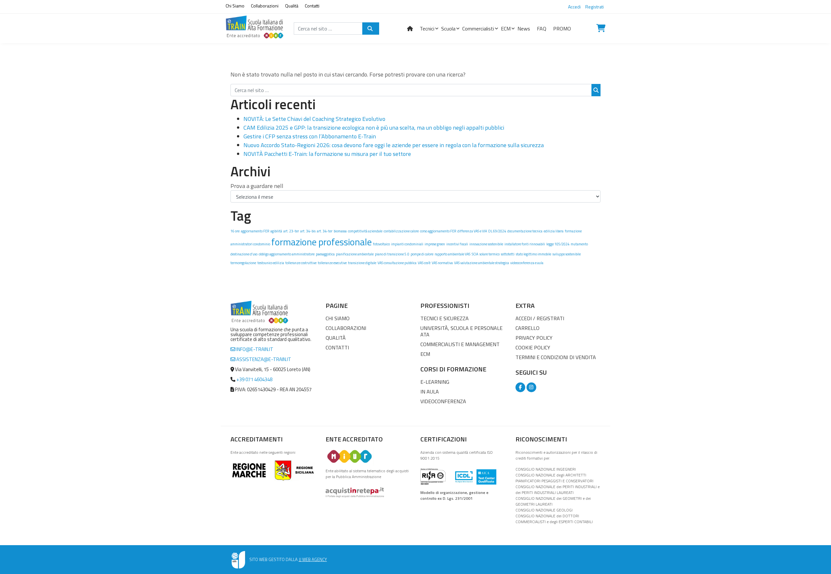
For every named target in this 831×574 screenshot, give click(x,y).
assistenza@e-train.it (263, 359)
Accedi (574, 6)
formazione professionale (321, 242)
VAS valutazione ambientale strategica (481, 262)
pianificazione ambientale (355, 254)
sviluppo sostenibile (566, 254)
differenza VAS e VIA (472, 231)
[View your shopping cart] (600, 28)
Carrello (527, 328)
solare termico (489, 254)
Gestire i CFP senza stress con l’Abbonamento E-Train (309, 136)
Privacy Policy (533, 338)
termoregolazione (243, 262)
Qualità (291, 5)
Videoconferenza (443, 401)
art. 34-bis (308, 231)
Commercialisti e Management (460, 344)
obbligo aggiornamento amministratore (287, 254)
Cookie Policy (532, 347)
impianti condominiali (407, 244)
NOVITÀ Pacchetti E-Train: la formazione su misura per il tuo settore (327, 153)
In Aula (429, 391)
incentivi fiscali (457, 244)
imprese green (435, 244)
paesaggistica (325, 254)
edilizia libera (554, 231)
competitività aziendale (365, 231)
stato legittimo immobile (533, 254)
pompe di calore (422, 254)
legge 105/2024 (557, 244)
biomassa (340, 231)
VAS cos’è (424, 262)
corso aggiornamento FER (438, 231)
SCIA (475, 254)
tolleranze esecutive (332, 262)
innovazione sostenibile (486, 244)
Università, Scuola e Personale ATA (461, 331)
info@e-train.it (254, 349)
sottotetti (508, 254)
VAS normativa (442, 262)
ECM (425, 354)
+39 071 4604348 (254, 379)
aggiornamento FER (255, 231)
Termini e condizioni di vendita (555, 357)
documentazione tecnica (524, 231)
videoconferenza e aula (526, 262)
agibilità (276, 231)
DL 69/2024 (497, 231)
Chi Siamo (235, 5)
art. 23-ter (291, 231)
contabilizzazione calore (401, 231)
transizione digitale (362, 262)
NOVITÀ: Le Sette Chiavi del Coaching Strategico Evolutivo (314, 118)
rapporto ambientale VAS (452, 254)
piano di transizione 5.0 (392, 254)
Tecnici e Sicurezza (444, 318)
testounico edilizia (270, 262)
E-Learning (434, 382)
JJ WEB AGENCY (313, 559)
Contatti (312, 5)
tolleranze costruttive (300, 262)
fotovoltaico (381, 244)
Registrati (594, 6)
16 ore (235, 231)
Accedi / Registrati (539, 318)
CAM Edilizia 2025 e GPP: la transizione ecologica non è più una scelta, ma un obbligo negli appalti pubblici (373, 127)
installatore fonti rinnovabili (524, 244)
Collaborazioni (265, 5)
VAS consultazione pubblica (397, 262)
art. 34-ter (324, 231)
